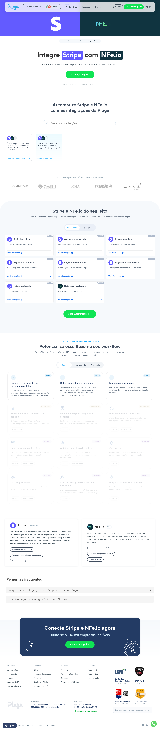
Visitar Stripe (17, 561)
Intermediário (80, 365)
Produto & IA (71, 6)
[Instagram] (147, 725)
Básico (65, 365)
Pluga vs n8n (93, 670)
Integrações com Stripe (23, 549)
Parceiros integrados (69, 674)
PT (150, 7)
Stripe (75, 41)
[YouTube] (143, 725)
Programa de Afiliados (70, 682)
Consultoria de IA (15, 686)
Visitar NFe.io (95, 559)
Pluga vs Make (93, 678)
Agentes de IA (13, 682)
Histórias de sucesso (42, 674)
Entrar (118, 7)
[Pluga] (16, 705)
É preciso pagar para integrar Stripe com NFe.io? (37, 599)
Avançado (95, 365)
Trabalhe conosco (68, 670)
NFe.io (82, 41)
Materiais (37, 678)
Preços (98, 7)
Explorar (65, 429)
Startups (64, 678)
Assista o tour (13, 670)
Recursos (86, 7)
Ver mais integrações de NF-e (101, 554)
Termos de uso (42, 725)
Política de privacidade (25, 725)
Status (53, 725)
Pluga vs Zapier (94, 674)
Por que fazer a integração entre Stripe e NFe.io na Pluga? (43, 590)
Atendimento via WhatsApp (87, 711)
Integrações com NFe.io (100, 548)
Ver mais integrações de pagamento (26, 555)
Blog (36, 670)
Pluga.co (13, 7)
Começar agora (80, 74)
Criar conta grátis (134, 7)
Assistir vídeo (17, 429)
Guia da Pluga (40, 686)
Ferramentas (65, 41)
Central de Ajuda (41, 682)
